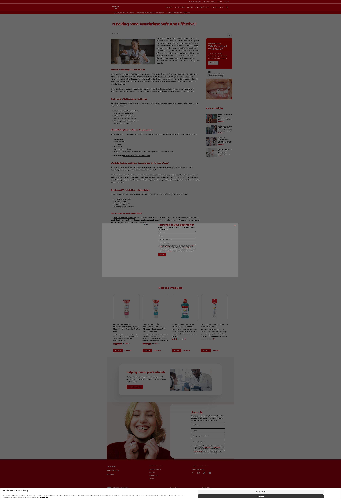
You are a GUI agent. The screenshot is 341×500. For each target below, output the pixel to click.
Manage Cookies (261, 491)
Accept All (261, 496)
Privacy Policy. (44, 497)
